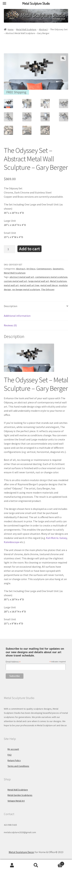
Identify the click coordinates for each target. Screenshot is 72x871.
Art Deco (30, 268)
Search (36, 865)
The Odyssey (47, 289)
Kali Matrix (52, 538)
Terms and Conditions (18, 766)
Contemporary (44, 268)
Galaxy (63, 538)
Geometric (58, 268)
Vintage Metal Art (16, 800)
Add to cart (29, 248)
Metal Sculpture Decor (21, 852)
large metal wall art (38, 281)
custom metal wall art (15, 281)
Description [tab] (10, 306)
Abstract (43, 29)
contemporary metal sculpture (51, 276)
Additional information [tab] (17, 315)
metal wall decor (49, 285)
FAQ (10, 754)
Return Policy (14, 760)
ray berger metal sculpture (26, 289)
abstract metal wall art (22, 276)
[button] (63, 58)
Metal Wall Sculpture (26, 29)
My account (13, 749)
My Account (12, 865)
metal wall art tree (29, 285)
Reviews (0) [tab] (10, 325)
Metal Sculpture (58, 281)
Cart (55, 862)
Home (11, 29)
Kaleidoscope (11, 542)
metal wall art (11, 285)
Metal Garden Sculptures (20, 795)
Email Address (13, 662)
